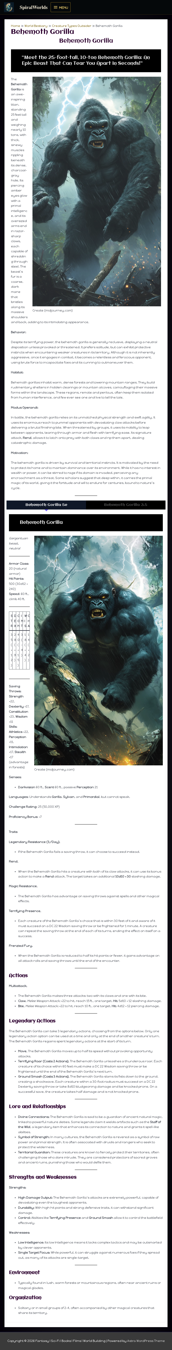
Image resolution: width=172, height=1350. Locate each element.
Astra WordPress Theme (146, 1341)
